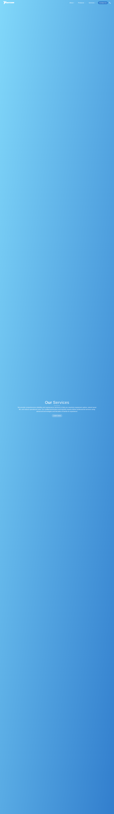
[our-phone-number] (110, 3)
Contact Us (103, 3)
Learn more (57, 415)
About (71, 3)
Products (81, 3)
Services (92, 3)
